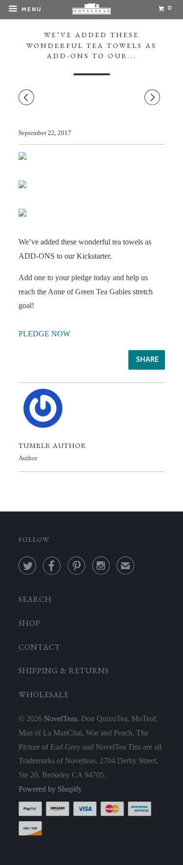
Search (35, 599)
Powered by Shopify (50, 789)
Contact (40, 647)
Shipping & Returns (64, 670)
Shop (30, 623)
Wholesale (44, 694)
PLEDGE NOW (44, 334)
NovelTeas (60, 718)
